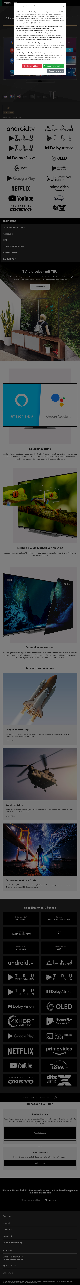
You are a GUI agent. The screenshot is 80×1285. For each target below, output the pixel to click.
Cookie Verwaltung (55, 71)
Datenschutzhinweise (39, 47)
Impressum (54, 47)
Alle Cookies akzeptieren (53, 66)
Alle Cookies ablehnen (31, 66)
